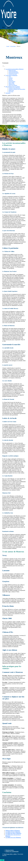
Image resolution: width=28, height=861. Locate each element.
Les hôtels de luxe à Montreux (12, 832)
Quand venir (11, 90)
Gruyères (10, 79)
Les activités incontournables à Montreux (14, 69)
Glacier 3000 (11, 82)
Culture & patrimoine (13, 71)
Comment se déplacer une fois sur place (17, 89)
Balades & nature (12, 70)
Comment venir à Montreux (14, 87)
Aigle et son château (13, 85)
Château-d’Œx (12, 84)
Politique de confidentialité (12, 851)
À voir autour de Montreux (11, 75)
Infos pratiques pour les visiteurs (12, 86)
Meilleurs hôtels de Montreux (12, 830)
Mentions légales (9, 850)
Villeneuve (11, 80)
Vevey (10, 76)
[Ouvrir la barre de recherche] (3, 27)
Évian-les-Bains (12, 81)
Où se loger (11, 91)
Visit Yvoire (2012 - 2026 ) (10, 854)
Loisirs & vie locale (13, 74)
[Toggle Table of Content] (3, 66)
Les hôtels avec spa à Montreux (13, 837)
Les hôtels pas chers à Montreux (13, 833)
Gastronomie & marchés (14, 72)
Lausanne (11, 77)
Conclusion (7, 93)
